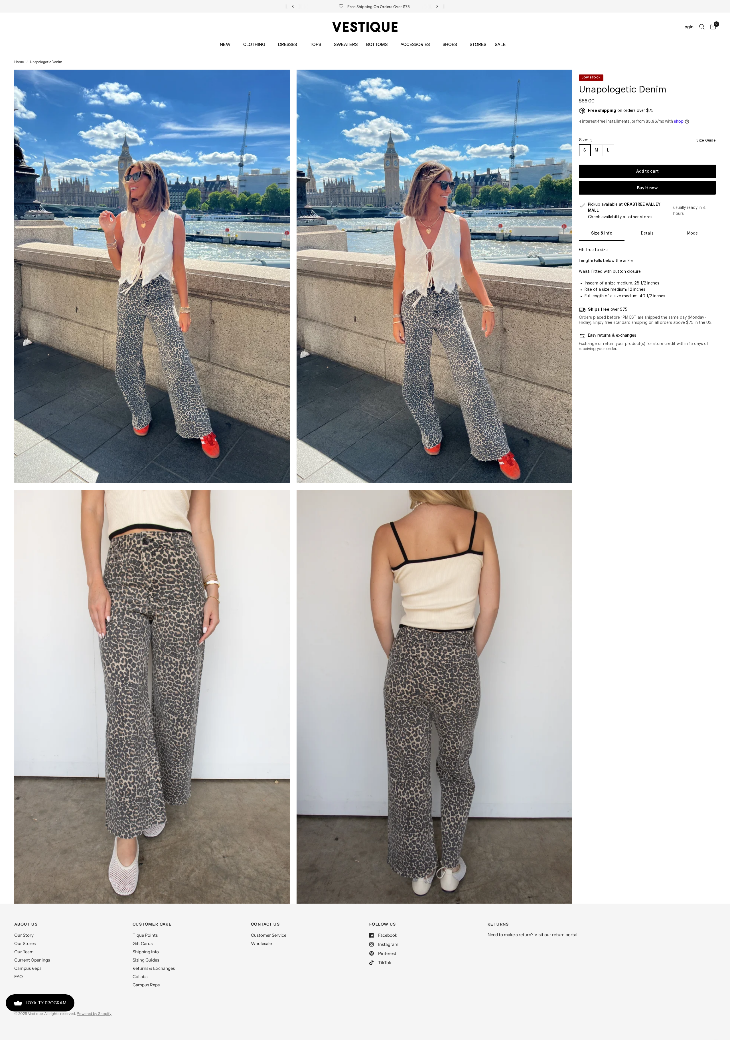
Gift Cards (143, 943)
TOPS (315, 44)
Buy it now (647, 187)
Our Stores (25, 943)
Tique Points (145, 935)
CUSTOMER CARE (152, 924)
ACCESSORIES (415, 44)
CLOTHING (254, 44)
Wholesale (261, 943)
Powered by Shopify (94, 1013)
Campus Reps (27, 968)
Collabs (140, 976)
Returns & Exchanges (154, 968)
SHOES (450, 44)
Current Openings (32, 960)
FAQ (18, 976)
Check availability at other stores (620, 217)
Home (19, 62)
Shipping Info (146, 951)
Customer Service (268, 935)
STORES (478, 44)
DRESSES (287, 44)
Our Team (24, 951)
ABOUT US (26, 924)
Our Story (24, 935)
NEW (225, 44)
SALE (500, 44)
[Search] (701, 26)
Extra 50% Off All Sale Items (365, 6)
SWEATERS (346, 44)
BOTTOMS (377, 44)
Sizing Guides (146, 960)
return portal (564, 934)
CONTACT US (265, 924)
